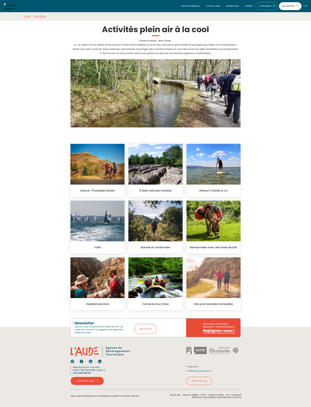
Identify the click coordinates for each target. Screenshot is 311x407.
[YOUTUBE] (91, 361)
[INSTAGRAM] (72, 361)
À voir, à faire (40, 16)
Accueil (26, 16)
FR (306, 6)
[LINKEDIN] (100, 361)
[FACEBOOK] (81, 361)
